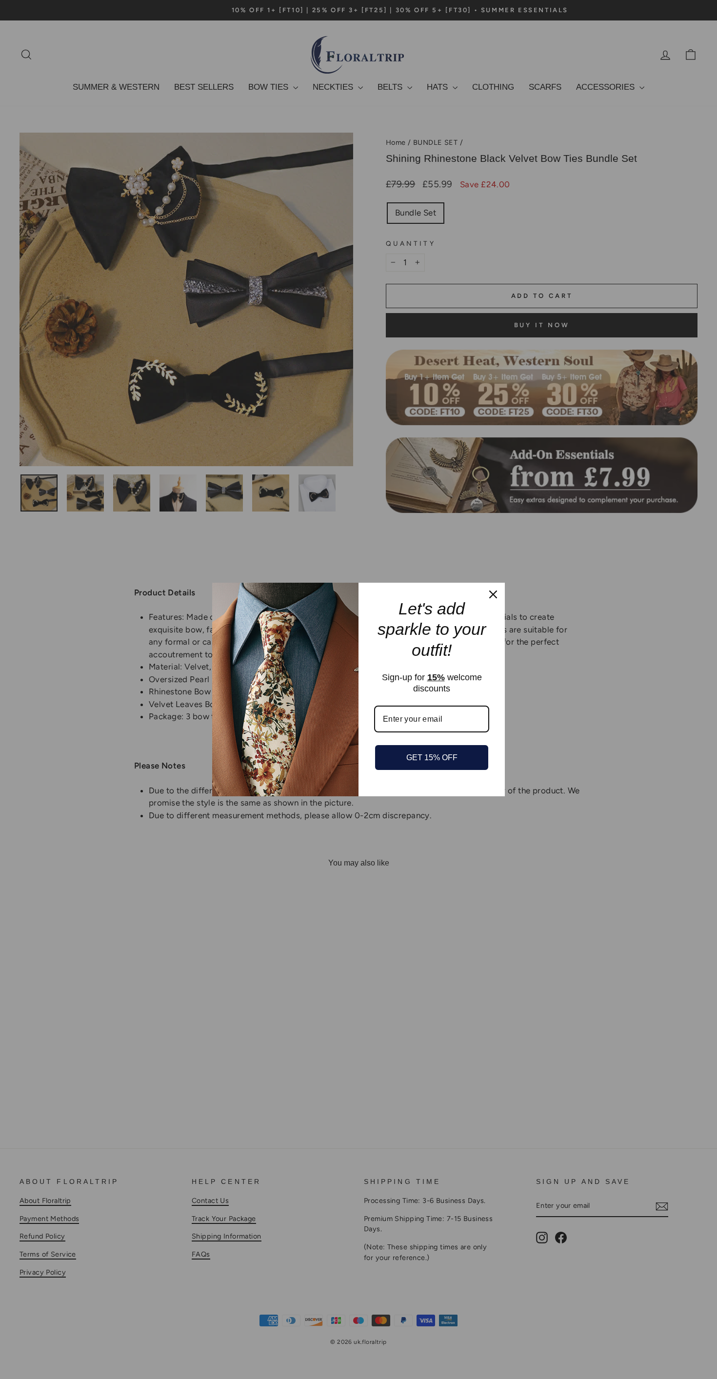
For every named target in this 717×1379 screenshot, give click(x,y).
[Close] (493, 594)
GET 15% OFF (432, 757)
